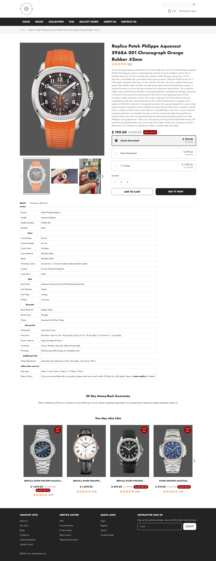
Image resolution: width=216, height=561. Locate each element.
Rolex (39, 21)
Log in (193, 10)
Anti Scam (24, 525)
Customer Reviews (28, 539)
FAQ (71, 21)
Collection (56, 21)
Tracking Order (107, 534)
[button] (21, 176)
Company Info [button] (29, 515)
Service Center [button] (69, 515)
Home (26, 21)
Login (103, 520)
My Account (184, 10)
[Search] (194, 4)
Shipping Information (69, 539)
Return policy (65, 534)
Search (104, 530)
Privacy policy (66, 530)
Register (104, 525)
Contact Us (128, 21)
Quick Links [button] (108, 515)
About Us (110, 21)
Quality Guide (88, 21)
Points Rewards (66, 525)
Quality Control (26, 544)
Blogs (22, 530)
